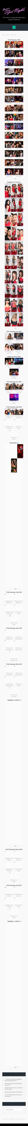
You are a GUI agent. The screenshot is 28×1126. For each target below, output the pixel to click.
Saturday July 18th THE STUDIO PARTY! (14, 1092)
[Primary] (14, 27)
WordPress (23, 1119)
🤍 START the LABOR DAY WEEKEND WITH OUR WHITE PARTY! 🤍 (13, 1080)
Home (3, 34)
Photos (7, 34)
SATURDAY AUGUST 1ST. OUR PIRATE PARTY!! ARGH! (13, 1088)
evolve (4, 1119)
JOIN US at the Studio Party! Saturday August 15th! (13, 1084)
